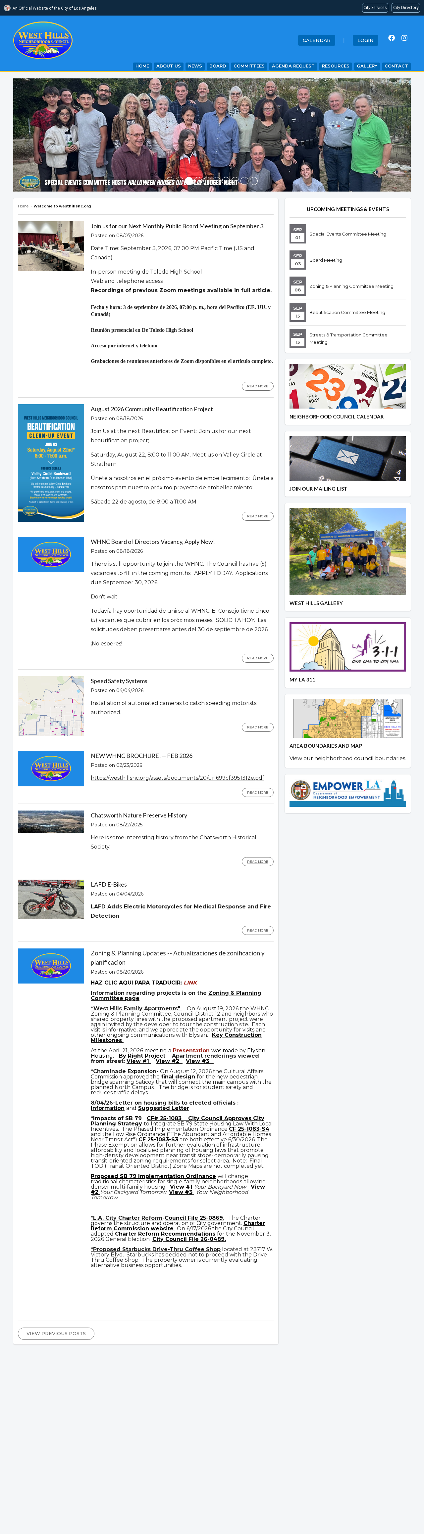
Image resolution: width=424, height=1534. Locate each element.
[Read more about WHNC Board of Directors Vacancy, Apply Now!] (51, 571)
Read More (257, 386)
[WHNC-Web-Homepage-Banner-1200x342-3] (207, 181)
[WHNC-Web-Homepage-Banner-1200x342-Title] (180, 181)
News (195, 65)
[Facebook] (391, 38)
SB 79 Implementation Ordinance (168, 1176)
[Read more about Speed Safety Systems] (51, 734)
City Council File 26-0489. (189, 1239)
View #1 (139, 1061)
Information (108, 1108)
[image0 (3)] (170, 181)
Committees (249, 65)
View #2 (168, 1061)
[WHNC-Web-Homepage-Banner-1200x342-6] (244, 181)
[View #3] (213, 1061)
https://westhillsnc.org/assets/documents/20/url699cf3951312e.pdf (177, 778)
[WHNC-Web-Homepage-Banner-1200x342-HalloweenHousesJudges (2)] (189, 181)
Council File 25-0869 (194, 1218)
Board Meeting (325, 260)
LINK (191, 983)
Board (217, 65)
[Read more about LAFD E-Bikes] (51, 917)
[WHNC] (226, 181)
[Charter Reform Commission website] (174, 1228)
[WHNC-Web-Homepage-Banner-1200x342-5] (254, 181)
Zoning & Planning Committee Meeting (351, 286)
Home (142, 65)
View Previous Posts (56, 1334)
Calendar (317, 40)
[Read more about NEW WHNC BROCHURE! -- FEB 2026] (51, 785)
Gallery (367, 65)
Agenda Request (293, 65)
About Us (168, 65)
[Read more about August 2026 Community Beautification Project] (51, 520)
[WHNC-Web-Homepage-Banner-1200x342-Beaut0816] (198, 181)
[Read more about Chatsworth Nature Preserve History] (51, 831)
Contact (396, 65)
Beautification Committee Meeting (347, 312)
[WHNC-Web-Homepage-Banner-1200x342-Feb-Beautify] (217, 181)
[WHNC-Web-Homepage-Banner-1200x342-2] (235, 181)
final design (178, 1077)
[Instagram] (404, 38)
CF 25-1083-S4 (249, 1129)
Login (365, 40)
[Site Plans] (171, 1056)
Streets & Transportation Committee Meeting (348, 338)
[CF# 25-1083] (185, 1118)
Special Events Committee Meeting (347, 234)
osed (112, 1176)
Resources (335, 65)
